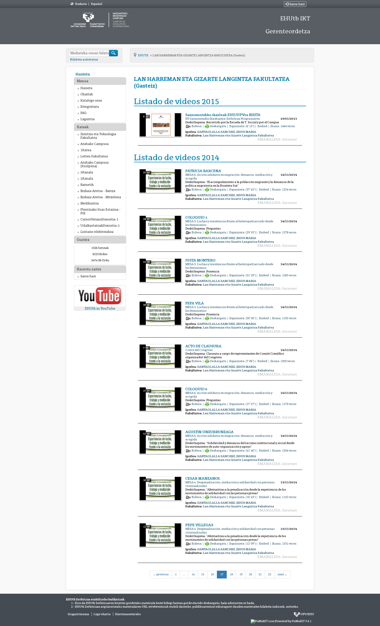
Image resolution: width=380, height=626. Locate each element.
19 (240, 574)
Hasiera (82, 74)
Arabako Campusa (94, 144)
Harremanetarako (128, 614)
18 (231, 574)
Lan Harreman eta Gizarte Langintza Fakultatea (238, 135)
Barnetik (87, 185)
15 (202, 574)
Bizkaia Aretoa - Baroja (97, 191)
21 (260, 574)
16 (212, 574)
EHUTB (143, 55)
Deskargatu (218, 126)
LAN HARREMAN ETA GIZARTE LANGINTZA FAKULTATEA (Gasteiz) (199, 55)
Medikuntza (89, 203)
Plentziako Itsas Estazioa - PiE (100, 211)
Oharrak (86, 94)
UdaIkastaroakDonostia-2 (100, 225)
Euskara (81, 4)
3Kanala (86, 172)
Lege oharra (102, 614)
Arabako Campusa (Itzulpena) (94, 164)
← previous (161, 574)
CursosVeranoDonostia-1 (99, 219)
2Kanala (86, 178)
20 (250, 574)
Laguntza (87, 119)
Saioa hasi (296, 4)
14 (193, 574)
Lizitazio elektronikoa (96, 232)
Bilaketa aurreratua (84, 59)
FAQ (83, 113)
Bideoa (197, 126)
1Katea (85, 150)
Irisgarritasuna (78, 614)
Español (96, 4)
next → (282, 574)
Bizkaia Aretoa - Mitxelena (100, 197)
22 (269, 574)
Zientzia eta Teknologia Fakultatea (98, 136)
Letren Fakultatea (94, 156)
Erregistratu (89, 107)
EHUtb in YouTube (100, 308)
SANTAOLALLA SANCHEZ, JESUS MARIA (226, 132)
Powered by (293, 621)
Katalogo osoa (91, 100)
